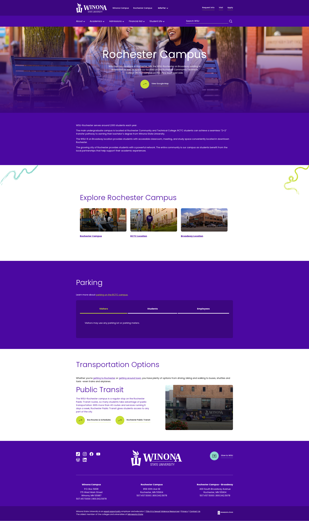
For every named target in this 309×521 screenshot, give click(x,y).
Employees (203, 308)
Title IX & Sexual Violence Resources (162, 511)
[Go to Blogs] (78, 460)
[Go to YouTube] (98, 454)
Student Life (156, 21)
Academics (96, 21)
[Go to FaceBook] (91, 454)
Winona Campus (120, 8)
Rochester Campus (142, 8)
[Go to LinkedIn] (85, 460)
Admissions (115, 21)
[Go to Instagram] (85, 454)
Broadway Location (192, 236)
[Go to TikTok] (78, 454)
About (79, 21)
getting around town (130, 378)
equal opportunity (112, 511)
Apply (230, 7)
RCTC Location (138, 236)
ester (112, 378)
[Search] (230, 21)
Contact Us (195, 511)
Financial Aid (135, 21)
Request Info (208, 7)
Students (152, 308)
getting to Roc (100, 378)
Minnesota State (135, 514)
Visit (221, 7)
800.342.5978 (99, 498)
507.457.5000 (83, 498)
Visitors (103, 308)
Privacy (184, 511)
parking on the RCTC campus (112, 294)
